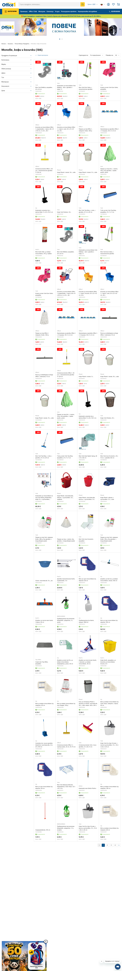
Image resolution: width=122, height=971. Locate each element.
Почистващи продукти (22, 44)
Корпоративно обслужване (87, 11)
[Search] (82, 4)
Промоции (24, 11)
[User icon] (108, 4)
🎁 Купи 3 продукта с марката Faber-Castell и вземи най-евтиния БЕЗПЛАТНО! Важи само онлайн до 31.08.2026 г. (61, 16)
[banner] (61, 27)
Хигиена (10, 44)
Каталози (50, 11)
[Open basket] (118, 4)
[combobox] (93, 4)
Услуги (57, 11)
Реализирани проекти (68, 11)
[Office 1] (8, 4)
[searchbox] (51, 4)
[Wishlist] (113, 4)
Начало (3, 44)
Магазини (41, 11)
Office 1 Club (33, 11)
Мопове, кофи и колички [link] (38, 44)
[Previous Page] (118, 845)
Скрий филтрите (43, 55)
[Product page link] (45, 70)
